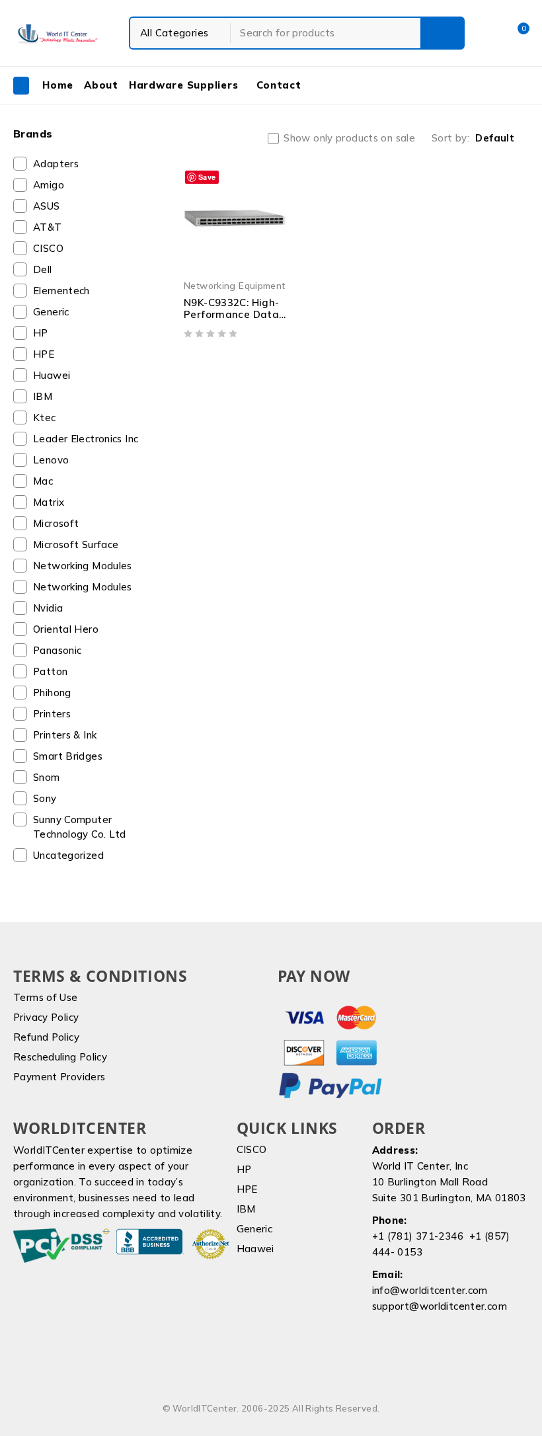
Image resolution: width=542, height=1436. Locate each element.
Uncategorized (68, 855)
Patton (50, 671)
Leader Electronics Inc (85, 438)
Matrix (48, 502)
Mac (43, 481)
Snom (46, 777)
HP (40, 333)
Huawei (51, 375)
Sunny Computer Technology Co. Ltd (79, 826)
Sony (45, 798)
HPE (43, 354)
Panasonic (57, 650)
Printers (52, 713)
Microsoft (56, 523)
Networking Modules (82, 565)
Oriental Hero (65, 629)
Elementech (61, 290)
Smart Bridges (67, 756)
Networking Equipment (235, 285)
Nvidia (48, 608)
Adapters (56, 163)
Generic (51, 311)
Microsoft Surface (75, 544)
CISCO (48, 248)
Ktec (44, 417)
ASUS (46, 206)
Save (207, 177)
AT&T (47, 227)
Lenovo (51, 460)
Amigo (48, 185)
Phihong (52, 692)
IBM (42, 396)
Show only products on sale (349, 138)
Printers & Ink (65, 735)
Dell (42, 269)
